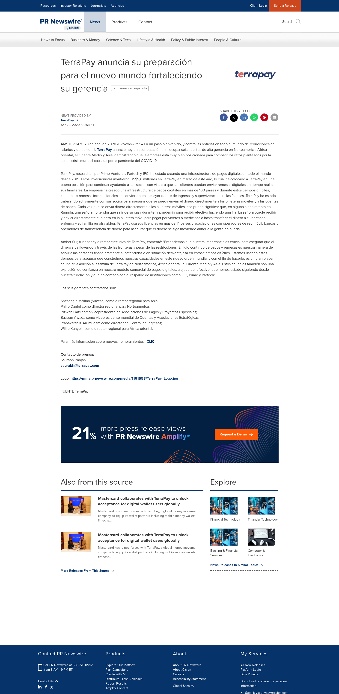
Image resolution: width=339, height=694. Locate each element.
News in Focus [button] (53, 39)
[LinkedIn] (40, 687)
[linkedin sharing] (244, 117)
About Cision (182, 669)
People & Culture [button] (227, 39)
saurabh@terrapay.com (80, 365)
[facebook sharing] (224, 117)
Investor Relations (73, 5)
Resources (48, 5)
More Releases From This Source (85, 571)
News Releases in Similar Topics (234, 565)
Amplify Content (117, 688)
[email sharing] (274, 117)
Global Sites (182, 686)
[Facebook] (46, 687)
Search (287, 21)
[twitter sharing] (234, 118)
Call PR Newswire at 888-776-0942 (68, 665)
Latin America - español (129, 88)
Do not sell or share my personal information (264, 683)
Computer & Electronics (256, 553)
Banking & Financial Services (224, 553)
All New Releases (253, 665)
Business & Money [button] (85, 39)
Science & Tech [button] (118, 39)
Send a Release (285, 5)
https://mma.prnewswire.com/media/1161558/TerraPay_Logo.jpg (124, 378)
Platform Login (251, 669)
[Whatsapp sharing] (254, 117)
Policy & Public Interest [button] (189, 39)
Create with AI (115, 674)
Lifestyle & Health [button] (151, 39)
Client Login (258, 5)
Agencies (117, 5)
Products (119, 22)
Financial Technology (225, 519)
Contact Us (46, 681)
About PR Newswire (187, 665)
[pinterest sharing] (264, 117)
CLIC (151, 341)
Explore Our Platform (120, 665)
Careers (178, 674)
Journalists (98, 5)
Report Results (116, 683)
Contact (145, 22)
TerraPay (104, 149)
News (95, 22)
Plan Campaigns (117, 669)
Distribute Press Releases (124, 678)
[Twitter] (51, 687)
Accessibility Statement (189, 678)
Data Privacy (249, 674)
